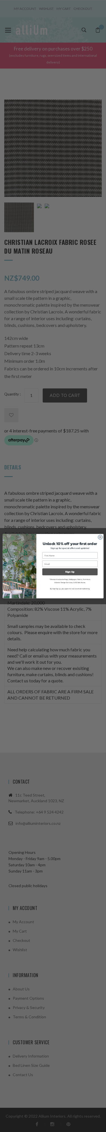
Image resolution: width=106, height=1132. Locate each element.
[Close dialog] (100, 537)
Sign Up (69, 572)
